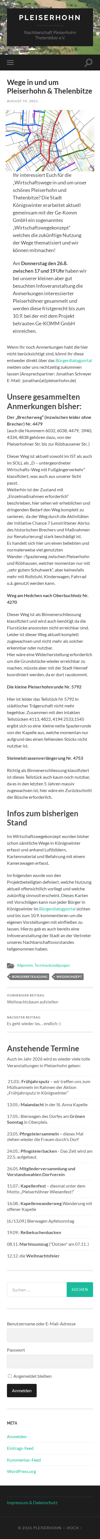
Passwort (16, 1349)
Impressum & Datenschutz (32, 1502)
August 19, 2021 (22, 101)
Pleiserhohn (50, 17)
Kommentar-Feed (24, 1459)
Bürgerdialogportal (74, 360)
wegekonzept (69, 976)
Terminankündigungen (52, 965)
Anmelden (17, 1436)
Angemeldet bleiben (32, 1376)
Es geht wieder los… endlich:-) (34, 1021)
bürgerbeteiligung (30, 976)
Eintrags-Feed (20, 1448)
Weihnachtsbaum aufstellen (32, 999)
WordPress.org (21, 1471)
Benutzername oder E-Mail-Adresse (41, 1323)
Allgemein (25, 965)
